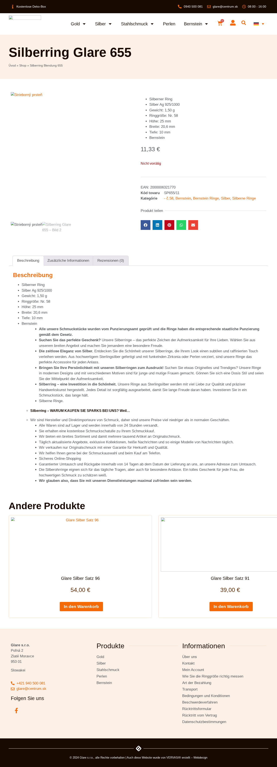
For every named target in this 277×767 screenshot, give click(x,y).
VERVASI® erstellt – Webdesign (186, 757)
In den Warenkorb (81, 606)
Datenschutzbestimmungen (204, 722)
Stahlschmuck (134, 23)
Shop (22, 65)
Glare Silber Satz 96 (80, 578)
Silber (100, 23)
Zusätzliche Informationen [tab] (68, 260)
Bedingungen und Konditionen (206, 696)
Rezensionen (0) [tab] (110, 260)
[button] (243, 22)
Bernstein (193, 23)
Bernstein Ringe (206, 198)
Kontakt (188, 663)
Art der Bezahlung (196, 683)
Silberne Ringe (244, 198)
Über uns (189, 657)
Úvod (12, 65)
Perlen (169, 23)
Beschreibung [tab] (28, 260)
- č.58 (168, 198)
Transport (190, 689)
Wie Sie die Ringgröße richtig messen (212, 676)
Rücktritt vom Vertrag (199, 715)
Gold (75, 23)
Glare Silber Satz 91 (230, 578)
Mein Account (193, 670)
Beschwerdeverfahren (199, 702)
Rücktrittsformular (196, 709)
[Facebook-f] (16, 710)
